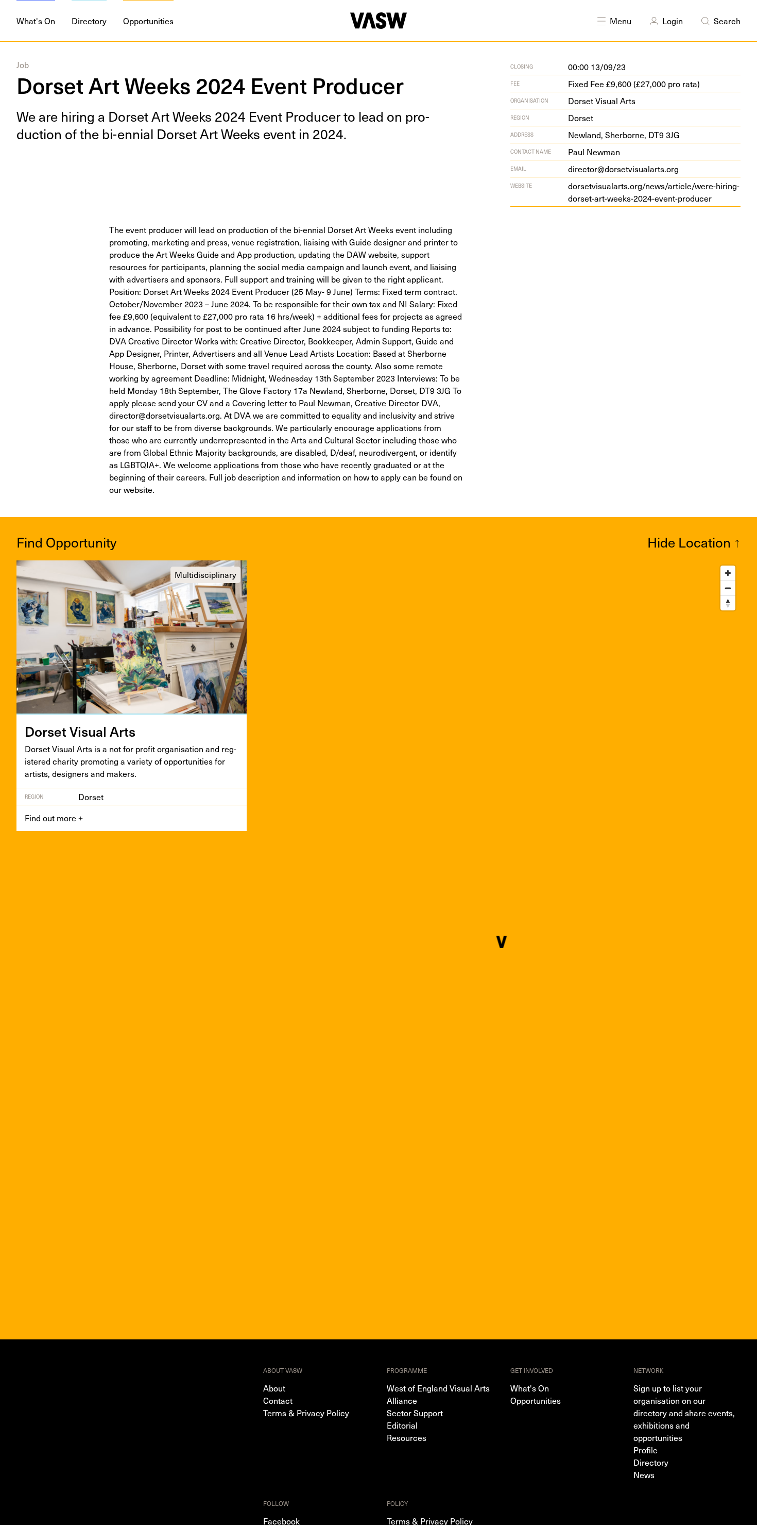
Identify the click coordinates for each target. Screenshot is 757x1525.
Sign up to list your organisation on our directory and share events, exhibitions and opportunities (684, 1413)
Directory (650, 1462)
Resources (406, 1437)
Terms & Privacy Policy (306, 1412)
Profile (645, 1450)
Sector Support (415, 1412)
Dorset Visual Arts (601, 100)
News (644, 1474)
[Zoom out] (727, 588)
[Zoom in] (727, 573)
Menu (620, 20)
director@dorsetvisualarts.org (623, 168)
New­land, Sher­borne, (624, 134)
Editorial (402, 1425)
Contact (278, 1400)
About (274, 1388)
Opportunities (535, 1400)
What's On (529, 1388)
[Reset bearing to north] (727, 602)
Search (727, 20)
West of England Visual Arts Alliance (438, 1394)
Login (672, 20)
